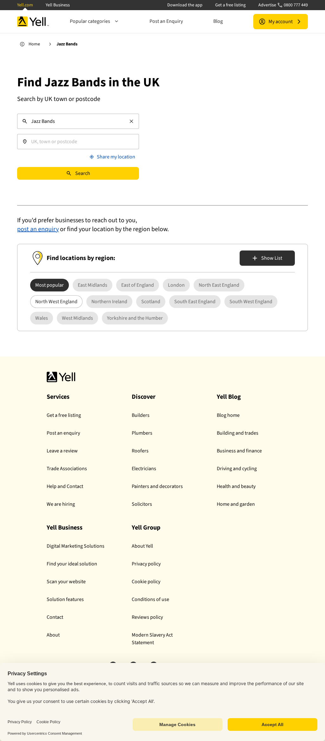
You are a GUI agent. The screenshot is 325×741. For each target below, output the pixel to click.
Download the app (184, 5)
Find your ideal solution (72, 563)
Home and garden (236, 504)
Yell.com (25, 5)
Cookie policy (146, 581)
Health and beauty (236, 486)
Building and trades (237, 433)
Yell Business (58, 5)
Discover (144, 396)
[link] (92, 285)
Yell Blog (229, 396)
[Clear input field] (131, 121)
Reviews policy (147, 617)
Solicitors (142, 504)
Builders (140, 415)
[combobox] (78, 121)
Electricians (144, 468)
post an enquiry (38, 229)
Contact (55, 617)
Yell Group (146, 527)
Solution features (65, 599)
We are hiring (61, 504)
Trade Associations (67, 468)
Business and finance (239, 450)
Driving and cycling (237, 468)
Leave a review (62, 450)
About (53, 634)
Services (58, 396)
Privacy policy (146, 563)
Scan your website (66, 581)
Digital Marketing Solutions (75, 546)
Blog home (228, 415)
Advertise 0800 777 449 (283, 5)
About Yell (142, 546)
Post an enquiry (63, 433)
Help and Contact (65, 486)
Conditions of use (150, 599)
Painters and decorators (157, 486)
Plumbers (142, 433)
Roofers (140, 450)
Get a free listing (230, 5)
